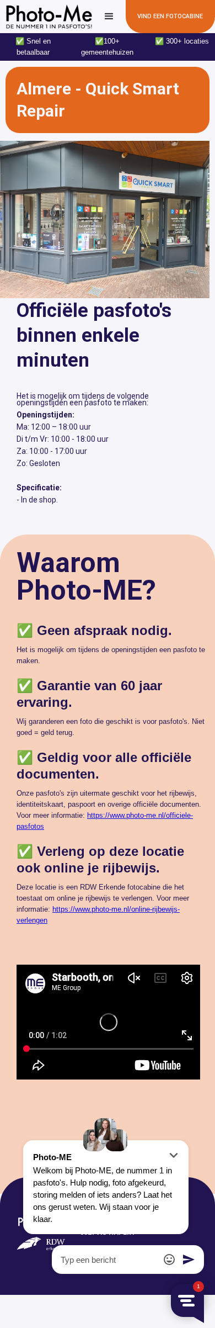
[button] (109, 16)
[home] (46, 16)
